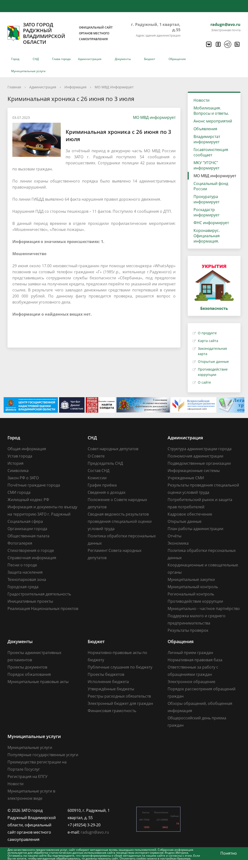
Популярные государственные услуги (43, 754)
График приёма (102, 485)
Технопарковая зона (27, 579)
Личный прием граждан (190, 652)
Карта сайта (208, 340)
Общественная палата (28, 536)
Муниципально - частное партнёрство (204, 608)
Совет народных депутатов (113, 448)
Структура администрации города (200, 448)
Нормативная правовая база (195, 659)
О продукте (207, 333)
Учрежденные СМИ (186, 477)
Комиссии (97, 477)
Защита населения (25, 572)
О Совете (96, 456)
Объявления (205, 128)
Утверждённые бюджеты (111, 689)
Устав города (20, 456)
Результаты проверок (188, 630)
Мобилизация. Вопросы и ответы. (211, 110)
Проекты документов (27, 667)
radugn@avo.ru (225, 24)
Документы (123, 59)
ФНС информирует (211, 222)
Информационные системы (194, 470)
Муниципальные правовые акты (38, 681)
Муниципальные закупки (191, 579)
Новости (201, 100)
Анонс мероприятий (213, 121)
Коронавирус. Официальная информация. (207, 236)
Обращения (177, 59)
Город (15, 59)
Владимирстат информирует (207, 139)
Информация (75, 87)
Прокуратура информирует (206, 199)
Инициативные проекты (30, 601)
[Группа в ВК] (208, 44)
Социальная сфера (25, 521)
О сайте (204, 382)
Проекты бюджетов (106, 674)
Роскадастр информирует (206, 212)
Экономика (178, 543)
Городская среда (23, 586)
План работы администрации (195, 528)
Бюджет (149, 59)
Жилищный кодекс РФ (28, 499)
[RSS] (236, 44)
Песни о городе (22, 565)
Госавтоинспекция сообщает (211, 152)
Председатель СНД (105, 463)
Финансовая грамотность (112, 710)
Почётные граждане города (34, 485)
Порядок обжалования (29, 674)
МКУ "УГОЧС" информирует (206, 165)
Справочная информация (32, 557)
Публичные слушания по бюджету (120, 667)
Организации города (27, 528)
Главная (14, 87)
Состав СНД (98, 470)
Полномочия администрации (195, 456)
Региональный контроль (191, 594)
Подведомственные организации (199, 463)
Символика (18, 470)
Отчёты (174, 536)
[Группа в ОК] (218, 44)
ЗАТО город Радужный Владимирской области (68, 33)
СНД (36, 59)
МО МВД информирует (154, 117)
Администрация (89, 59)
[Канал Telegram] (227, 44)
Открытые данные (213, 361)
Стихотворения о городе (31, 550)
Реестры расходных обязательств (119, 696)
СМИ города (19, 492)
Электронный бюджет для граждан (120, 703)
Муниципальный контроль (193, 586)
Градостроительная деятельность (39, 594)
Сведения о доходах (106, 492)
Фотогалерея (20, 543)
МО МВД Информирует (114, 87)
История (15, 463)
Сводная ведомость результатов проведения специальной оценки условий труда (120, 521)
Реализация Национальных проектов (43, 608)
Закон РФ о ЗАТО (23, 477)
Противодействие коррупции (195, 601)
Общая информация (27, 448)
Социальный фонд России (211, 186)
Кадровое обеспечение (190, 514)
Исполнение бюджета (108, 681)
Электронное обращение (191, 681)
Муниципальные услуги (28, 71)
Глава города (61, 59)
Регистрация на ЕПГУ (27, 776)
